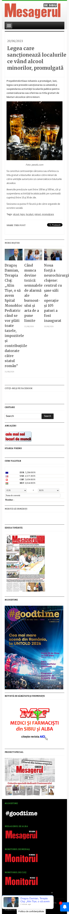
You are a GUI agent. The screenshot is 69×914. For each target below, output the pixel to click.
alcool (16, 214)
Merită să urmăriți (16, 509)
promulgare (48, 214)
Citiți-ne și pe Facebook (18, 388)
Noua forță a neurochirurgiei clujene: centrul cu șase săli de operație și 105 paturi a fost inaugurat (53, 293)
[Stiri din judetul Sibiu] (32, 10)
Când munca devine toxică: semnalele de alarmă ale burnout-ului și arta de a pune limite (33, 293)
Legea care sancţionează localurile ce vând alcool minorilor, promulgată (36, 58)
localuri (29, 214)
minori (37, 214)
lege (22, 214)
